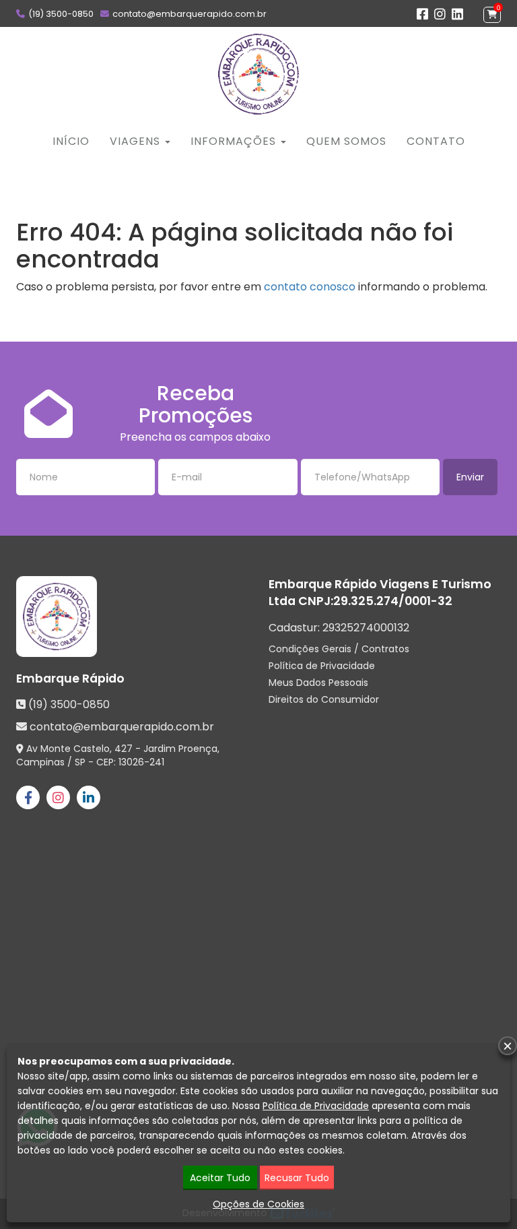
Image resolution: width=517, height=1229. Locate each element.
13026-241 (141, 762)
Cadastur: (339, 628)
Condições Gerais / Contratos (339, 649)
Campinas (40, 762)
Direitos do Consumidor (324, 699)
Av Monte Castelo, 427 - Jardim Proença (121, 748)
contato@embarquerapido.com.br (189, 14)
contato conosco (309, 286)
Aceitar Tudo (220, 1178)
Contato (436, 141)
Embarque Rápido (70, 678)
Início (71, 141)
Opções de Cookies (258, 1204)
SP (80, 762)
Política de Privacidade (322, 665)
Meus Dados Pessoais (318, 682)
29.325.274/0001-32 (392, 601)
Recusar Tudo (297, 1178)
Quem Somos (346, 141)
